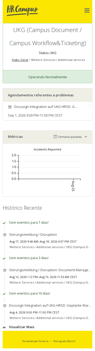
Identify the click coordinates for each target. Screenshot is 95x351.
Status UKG (47, 52)
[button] (87, 10)
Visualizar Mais (21, 326)
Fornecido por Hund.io (35, 341)
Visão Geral (20, 60)
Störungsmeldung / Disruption (33, 234)
